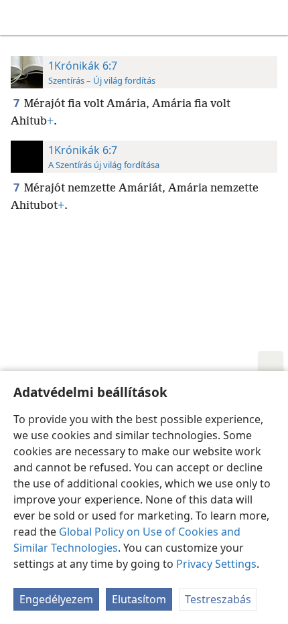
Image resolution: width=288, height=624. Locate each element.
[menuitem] (20, 17)
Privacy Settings (216, 563)
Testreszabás (218, 599)
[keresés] (271, 17)
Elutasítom (139, 599)
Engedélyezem (56, 599)
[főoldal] (20, 17)
